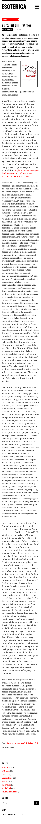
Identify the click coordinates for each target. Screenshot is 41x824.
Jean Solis (24, 743)
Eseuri (5, 781)
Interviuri (6, 785)
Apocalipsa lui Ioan (13, 743)
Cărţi (5, 20)
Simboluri (6, 788)
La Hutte (31, 743)
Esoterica (14, 6)
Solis (36, 743)
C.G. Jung (6, 771)
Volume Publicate (10, 792)
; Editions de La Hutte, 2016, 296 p (20, 173)
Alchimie (6, 767)
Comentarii (7, 778)
